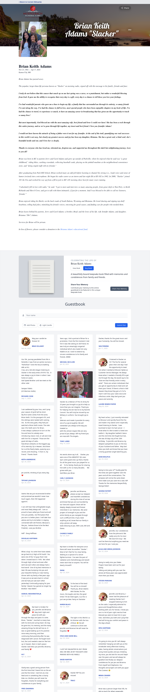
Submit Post (121, 325)
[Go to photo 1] (112, 525)
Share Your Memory (119, 289)
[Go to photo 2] (114, 525)
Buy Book (88, 268)
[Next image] (129, 513)
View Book (76, 268)
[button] (75, 384)
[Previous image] (98, 513)
